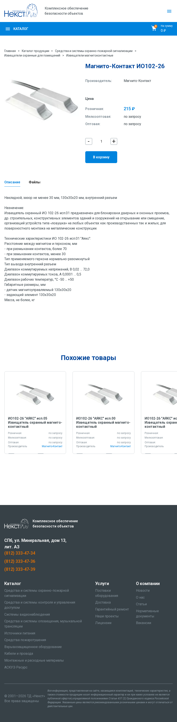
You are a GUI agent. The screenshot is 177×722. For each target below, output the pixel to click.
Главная (10, 51)
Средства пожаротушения (25, 640)
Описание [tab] (12, 182)
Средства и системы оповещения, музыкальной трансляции (43, 623)
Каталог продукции (35, 51)
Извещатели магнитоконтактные (89, 55)
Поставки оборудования (106, 593)
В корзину (101, 157)
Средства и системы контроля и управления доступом (39, 605)
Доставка (103, 602)
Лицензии (103, 623)
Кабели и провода (18, 653)
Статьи (141, 604)
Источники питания (19, 633)
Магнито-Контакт (137, 81)
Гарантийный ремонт (112, 609)
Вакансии (143, 623)
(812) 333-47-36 (19, 561)
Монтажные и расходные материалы (34, 660)
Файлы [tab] (34, 182)
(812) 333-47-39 (19, 569)
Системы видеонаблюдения (27, 614)
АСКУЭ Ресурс (15, 667)
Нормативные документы (147, 613)
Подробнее (35, 394)
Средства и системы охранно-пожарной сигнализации (94, 51)
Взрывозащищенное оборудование (33, 647)
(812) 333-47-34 (19, 553)
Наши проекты (107, 616)
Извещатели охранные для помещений (32, 55)
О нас (140, 597)
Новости (143, 590)
